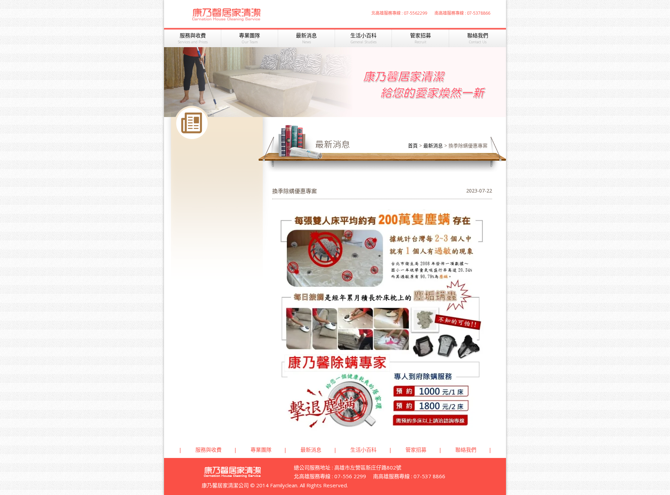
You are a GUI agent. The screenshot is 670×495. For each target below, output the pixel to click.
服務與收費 (193, 38)
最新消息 (306, 38)
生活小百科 (363, 38)
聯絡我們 (477, 38)
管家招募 (420, 38)
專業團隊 (249, 38)
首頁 (413, 145)
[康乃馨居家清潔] (226, 16)
